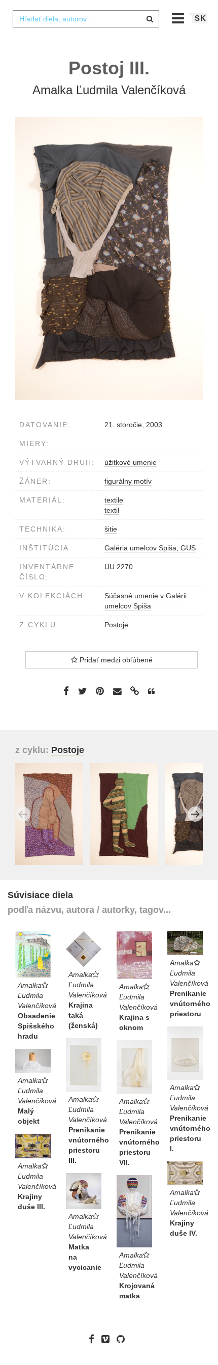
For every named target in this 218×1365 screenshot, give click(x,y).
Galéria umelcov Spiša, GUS (150, 548)
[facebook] (94, 1339)
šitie (110, 529)
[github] (123, 1339)
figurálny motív (128, 481)
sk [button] (200, 18)
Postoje (116, 625)
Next (195, 814)
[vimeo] (108, 1339)
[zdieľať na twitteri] (82, 691)
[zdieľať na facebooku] (66, 691)
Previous (22, 814)
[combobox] (86, 18)
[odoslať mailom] (117, 692)
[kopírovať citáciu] (151, 691)
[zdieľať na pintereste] (99, 691)
